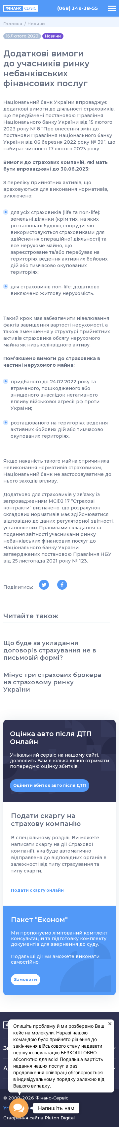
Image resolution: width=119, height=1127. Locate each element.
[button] (19, 1108)
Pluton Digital (60, 1117)
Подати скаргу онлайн (37, 890)
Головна (12, 23)
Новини (36, 23)
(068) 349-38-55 (77, 8)
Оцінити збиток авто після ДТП (49, 785)
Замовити (25, 979)
